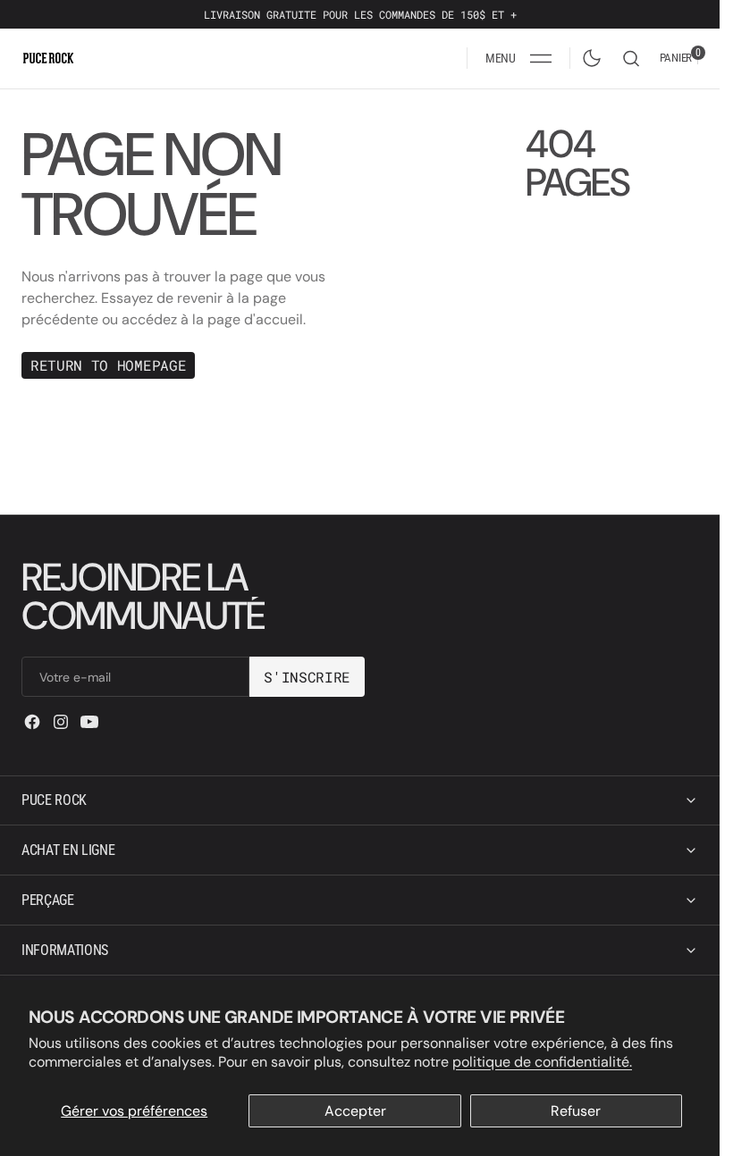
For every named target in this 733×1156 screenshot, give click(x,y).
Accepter (355, 1111)
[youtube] (89, 722)
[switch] (588, 54)
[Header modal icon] (541, 58)
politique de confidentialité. (542, 1061)
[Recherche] (631, 58)
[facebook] (32, 722)
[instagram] (61, 722)
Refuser (576, 1111)
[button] (518, 58)
